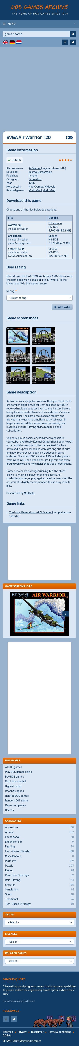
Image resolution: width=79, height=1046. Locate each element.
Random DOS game (16, 800)
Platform (39, 861)
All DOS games (13, 767)
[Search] (73, 34)
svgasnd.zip (16, 248)
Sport (39, 894)
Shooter (39, 884)
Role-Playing (39, 880)
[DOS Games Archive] (39, 10)
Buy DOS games (14, 776)
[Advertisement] (39, 86)
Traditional (39, 899)
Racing (39, 870)
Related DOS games (17, 795)
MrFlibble (29, 493)
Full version (55, 223)
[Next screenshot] (65, 613)
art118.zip (15, 236)
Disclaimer (37, 1031)
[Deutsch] (12, 42)
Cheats (9, 810)
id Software (28, 1001)
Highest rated (13, 786)
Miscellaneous (39, 856)
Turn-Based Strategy (39, 904)
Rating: (11, 291)
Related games (15, 953)
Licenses (11, 933)
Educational (39, 837)
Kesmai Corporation (40, 172)
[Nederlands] (18, 42)
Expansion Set (39, 841)
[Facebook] (65, 42)
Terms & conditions (59, 1031)
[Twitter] (73, 42)
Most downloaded (15, 781)
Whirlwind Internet (30, 1041)
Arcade (39, 832)
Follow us (11, 1011)
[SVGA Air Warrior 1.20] (18, 336)
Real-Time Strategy (39, 875)
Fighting (39, 846)
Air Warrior (35, 168)
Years (9, 914)
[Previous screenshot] (13, 613)
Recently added (14, 791)
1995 (32, 183)
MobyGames (36, 186)
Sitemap (8, 1031)
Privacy (22, 1031)
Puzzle (39, 865)
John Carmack (11, 1001)
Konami (33, 175)
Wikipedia (49, 186)
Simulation (35, 179)
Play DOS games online (18, 772)
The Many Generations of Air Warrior (30, 512)
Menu (12, 24)
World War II (35, 190)
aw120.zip (14, 225)
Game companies (15, 805)
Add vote (64, 307)
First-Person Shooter (39, 851)
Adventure (39, 827)
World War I (49, 190)
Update (53, 236)
